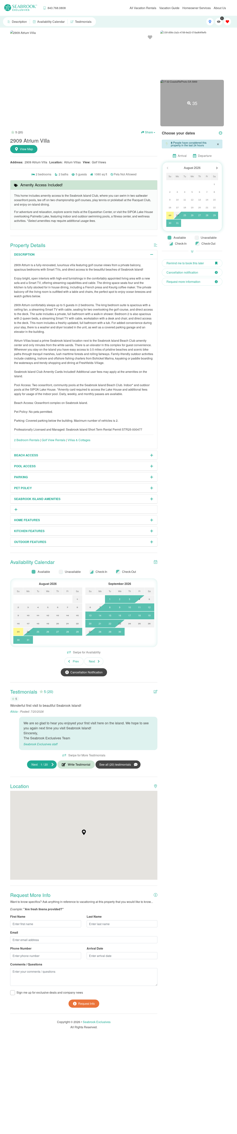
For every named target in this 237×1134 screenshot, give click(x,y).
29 (214, 215)
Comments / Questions (26, 964)
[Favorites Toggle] (227, 21)
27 (199, 215)
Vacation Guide (169, 8)
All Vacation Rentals (143, 8)
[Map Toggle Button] (209, 21)
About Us (220, 8)
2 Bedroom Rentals (26, 440)
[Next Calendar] (217, 168)
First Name (17, 916)
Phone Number (20, 948)
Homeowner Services (196, 8)
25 (184, 215)
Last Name (94, 916)
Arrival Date (95, 948)
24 (177, 215)
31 (177, 223)
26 (192, 215)
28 (207, 215)
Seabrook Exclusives (97, 1022)
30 (170, 223)
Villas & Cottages (79, 440)
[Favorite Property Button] (150, 37)
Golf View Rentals (53, 440)
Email (14, 932)
